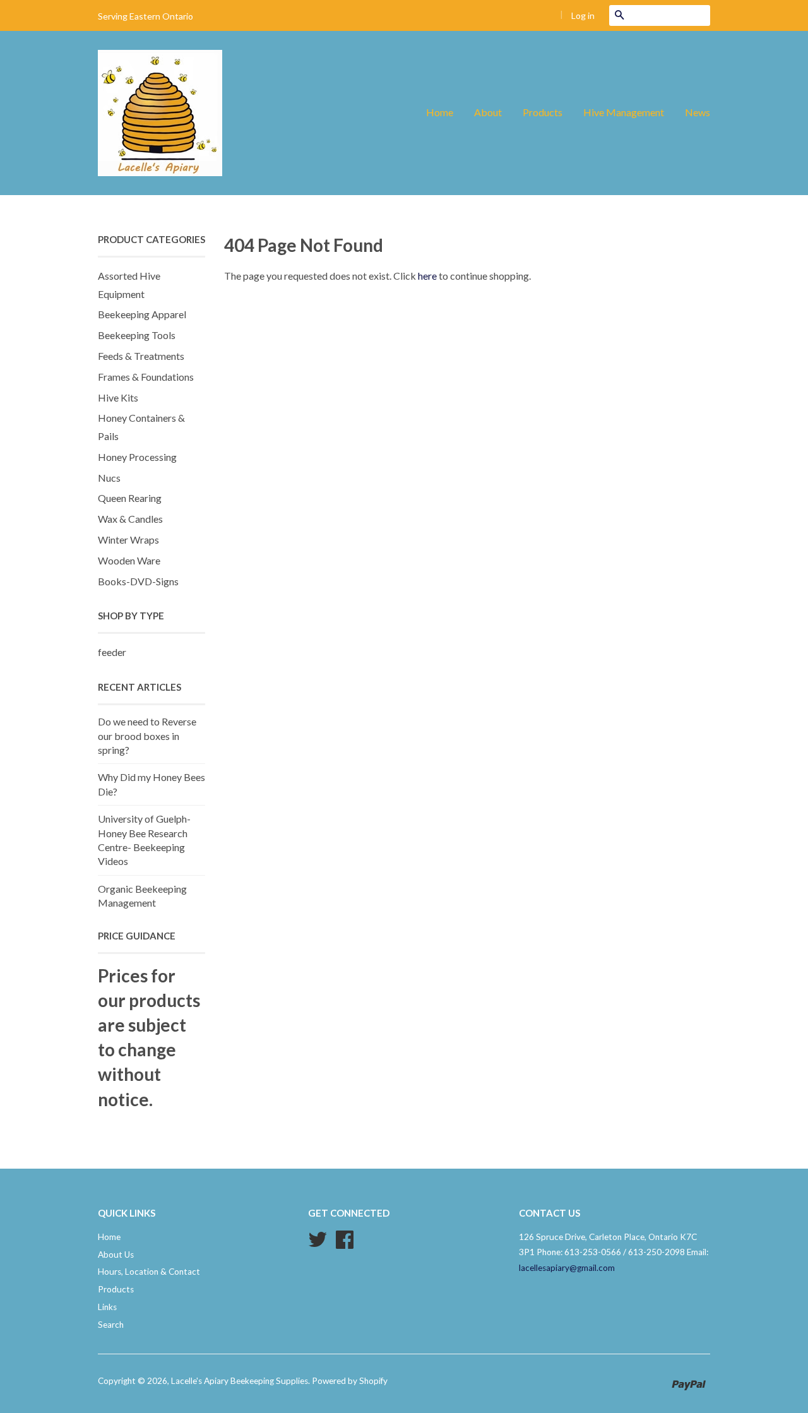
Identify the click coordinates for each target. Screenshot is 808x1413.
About (488, 112)
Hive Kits (118, 397)
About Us (116, 1254)
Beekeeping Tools (136, 335)
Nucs (109, 478)
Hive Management (623, 112)
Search (111, 1325)
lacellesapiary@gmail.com (567, 1268)
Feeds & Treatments (141, 356)
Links (107, 1307)
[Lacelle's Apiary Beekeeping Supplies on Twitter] (317, 1244)
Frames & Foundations (146, 377)
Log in (583, 15)
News (697, 112)
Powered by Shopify (350, 1381)
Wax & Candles (130, 519)
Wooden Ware (129, 560)
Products (542, 112)
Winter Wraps (128, 540)
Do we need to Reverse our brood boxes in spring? (147, 735)
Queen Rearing (130, 498)
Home (439, 112)
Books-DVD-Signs (138, 581)
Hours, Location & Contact (149, 1272)
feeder (112, 652)
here (427, 276)
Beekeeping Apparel (142, 314)
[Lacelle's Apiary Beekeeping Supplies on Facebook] (344, 1244)
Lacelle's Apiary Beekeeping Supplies (239, 1381)
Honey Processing (137, 457)
